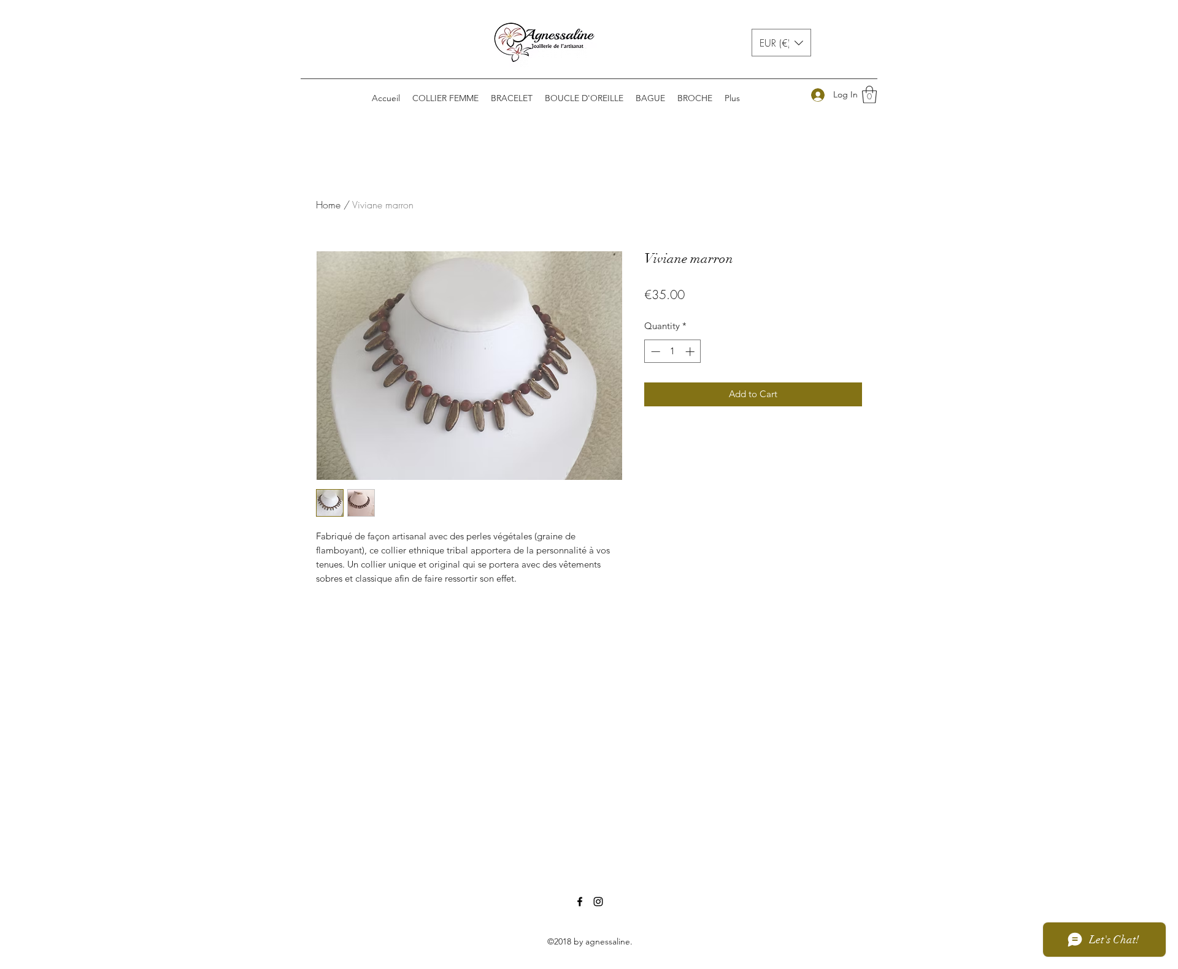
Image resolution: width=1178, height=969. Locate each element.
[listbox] (781, 42)
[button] (781, 42)
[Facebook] (580, 901)
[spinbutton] (673, 351)
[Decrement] (654, 351)
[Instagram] (598, 901)
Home (328, 204)
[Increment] (691, 351)
